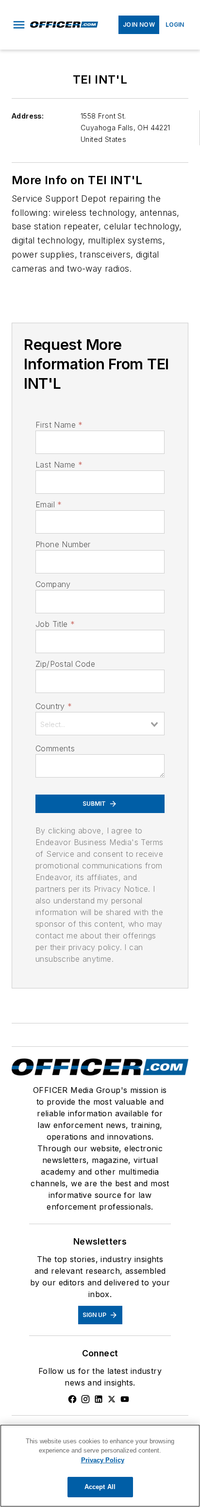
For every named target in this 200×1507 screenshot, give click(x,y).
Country (53, 706)
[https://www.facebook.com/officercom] (72, 1399)
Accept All (100, 1486)
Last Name (59, 464)
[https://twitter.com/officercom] (112, 1399)
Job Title (55, 624)
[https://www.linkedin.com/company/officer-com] (98, 1399)
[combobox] (100, 723)
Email (48, 504)
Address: (28, 116)
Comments (55, 748)
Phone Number (63, 544)
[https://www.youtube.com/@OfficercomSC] (125, 1399)
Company (53, 584)
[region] (100, 1465)
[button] (19, 24)
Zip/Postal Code (65, 664)
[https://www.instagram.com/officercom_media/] (85, 1399)
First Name (59, 425)
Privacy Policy (102, 1460)
